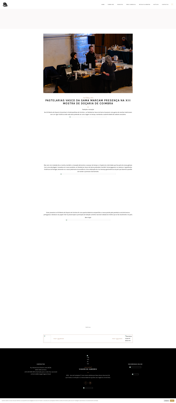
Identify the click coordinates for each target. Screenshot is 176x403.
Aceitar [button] (172, 400)
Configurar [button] (167, 400)
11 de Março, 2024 (88, 98)
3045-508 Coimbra (40, 370)
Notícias (88, 327)
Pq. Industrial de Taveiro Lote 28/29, (40, 367)
